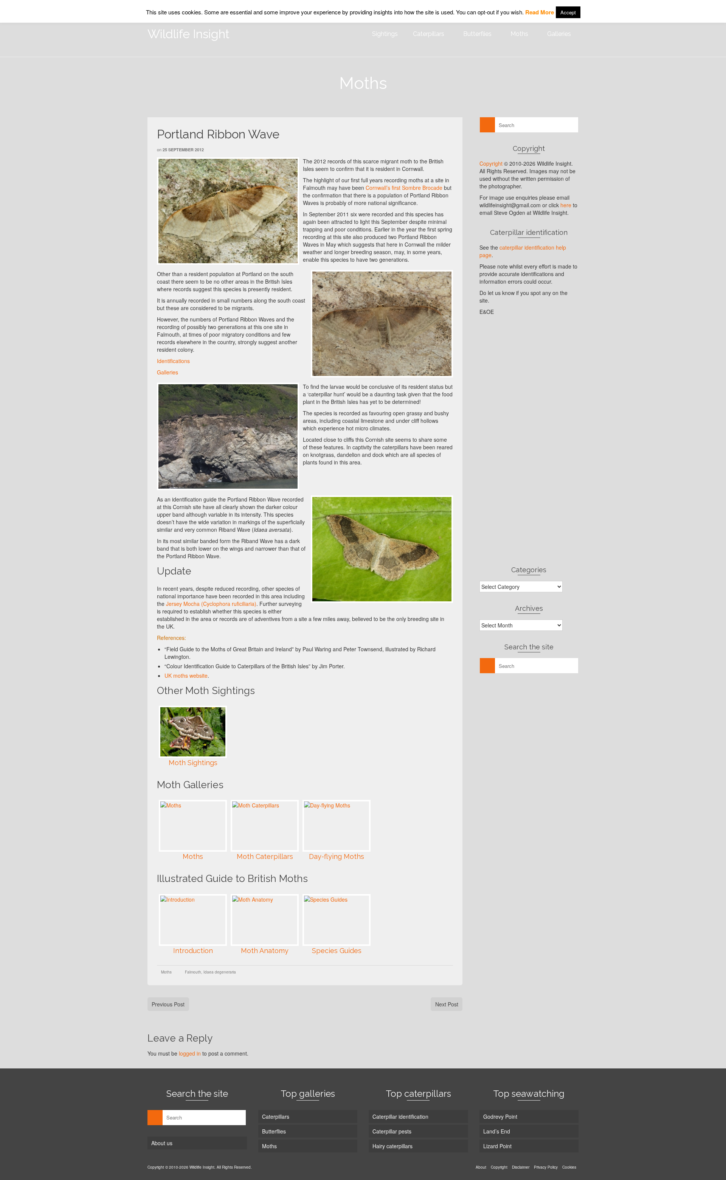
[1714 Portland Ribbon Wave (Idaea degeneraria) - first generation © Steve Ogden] (228, 211)
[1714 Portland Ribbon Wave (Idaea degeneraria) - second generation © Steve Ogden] (382, 323)
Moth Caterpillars (265, 856)
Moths (193, 856)
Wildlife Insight (188, 34)
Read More (539, 12)
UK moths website (186, 675)
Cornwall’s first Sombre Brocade (404, 187)
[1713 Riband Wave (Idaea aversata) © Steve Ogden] (382, 549)
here (565, 205)
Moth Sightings (193, 763)
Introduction (193, 951)
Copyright (491, 163)
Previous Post (168, 1004)
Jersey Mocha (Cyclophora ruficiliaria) (211, 603)
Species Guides (336, 951)
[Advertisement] (529, 440)
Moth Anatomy (265, 951)
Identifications (173, 361)
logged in (190, 1053)
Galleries (167, 372)
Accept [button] (568, 12)
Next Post (446, 1004)
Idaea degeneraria (219, 972)
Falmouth (193, 972)
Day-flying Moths (336, 856)
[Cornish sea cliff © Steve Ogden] (228, 436)
